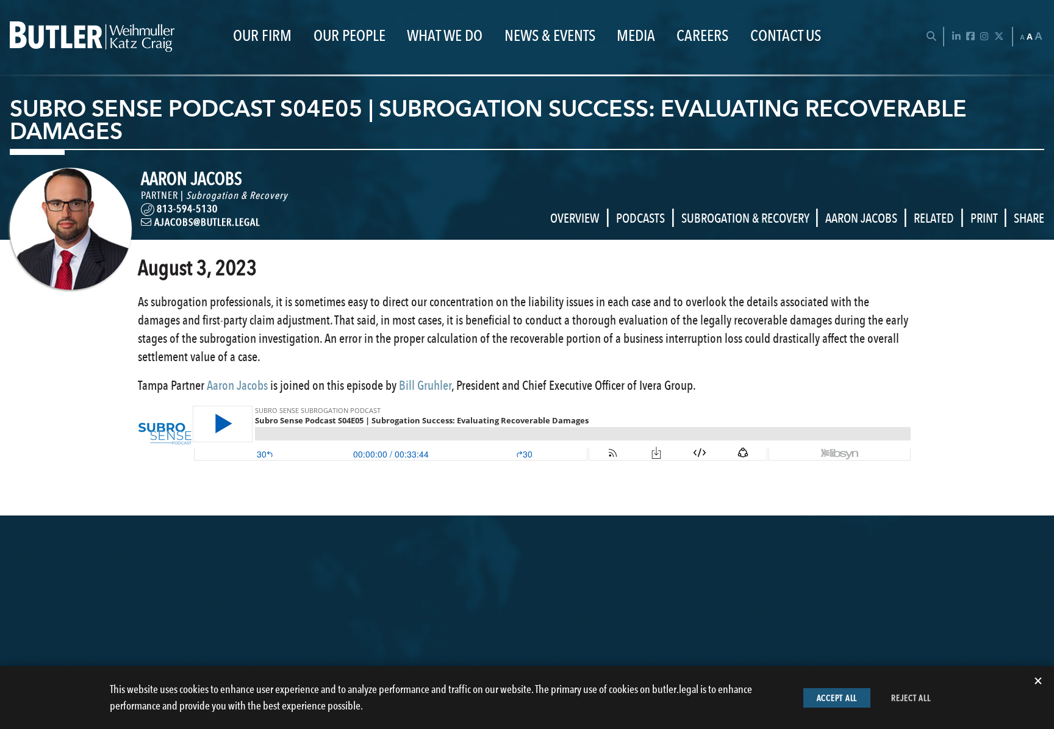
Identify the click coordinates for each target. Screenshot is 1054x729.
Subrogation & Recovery (237, 195)
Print (983, 218)
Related (934, 218)
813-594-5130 (187, 209)
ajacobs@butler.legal (206, 222)
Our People (349, 36)
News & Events (549, 36)
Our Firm (262, 36)
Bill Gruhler (425, 385)
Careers (702, 36)
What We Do (444, 36)
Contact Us (785, 36)
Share (1029, 218)
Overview (575, 218)
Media (636, 36)
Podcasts (640, 218)
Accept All (837, 698)
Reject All (911, 698)
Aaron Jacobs (861, 218)
